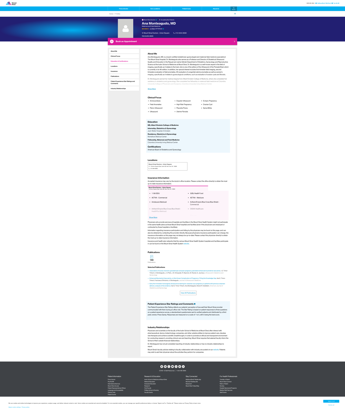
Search (233, 9)
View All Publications (188, 293)
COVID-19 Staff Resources (166, 370)
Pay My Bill (336, 3)
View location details (147, 36)
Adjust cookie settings (14, 407)
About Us (216, 9)
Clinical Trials (111, 392)
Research (147, 386)
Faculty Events (148, 392)
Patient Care (186, 9)
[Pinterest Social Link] (179, 366)
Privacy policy (25, 407)
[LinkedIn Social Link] (161, 366)
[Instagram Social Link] (176, 366)
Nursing (222, 386)
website (186, 244)
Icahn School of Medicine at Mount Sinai (155, 379)
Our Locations (155, 9)
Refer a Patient (224, 384)
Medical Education (149, 381)
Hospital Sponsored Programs (228, 388)
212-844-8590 (181, 33)
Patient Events (112, 394)
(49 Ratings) (158, 29)
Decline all (331, 405)
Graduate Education (150, 384)
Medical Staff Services (226, 390)
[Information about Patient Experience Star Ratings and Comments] (163, 29)
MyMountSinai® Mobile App (193, 379)
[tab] (124, 51)
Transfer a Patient (225, 379)
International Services (114, 384)
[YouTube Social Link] (172, 366)
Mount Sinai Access (113, 386)
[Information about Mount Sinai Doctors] (156, 20)
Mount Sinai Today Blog (192, 386)
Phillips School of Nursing (151, 390)
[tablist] (123, 69)
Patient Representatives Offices (117, 388)
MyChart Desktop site (192, 381)
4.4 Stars (152, 29)
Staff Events (223, 392)
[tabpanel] (188, 71)
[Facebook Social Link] (165, 366)
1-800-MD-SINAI (310, 3)
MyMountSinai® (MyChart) (324, 3)
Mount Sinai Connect (226, 381)
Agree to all (331, 401)
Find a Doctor (123, 9)
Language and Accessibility (115, 390)
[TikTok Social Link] (183, 366)
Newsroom (189, 384)
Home (111, 14)
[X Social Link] (168, 366)
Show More (152, 89)
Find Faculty (147, 388)
